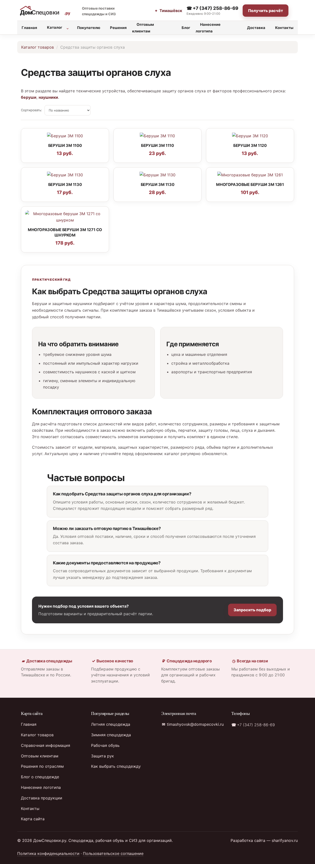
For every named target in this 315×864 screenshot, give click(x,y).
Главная (29, 28)
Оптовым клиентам (143, 27)
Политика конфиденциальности (48, 853)
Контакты (284, 28)
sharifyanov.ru (285, 840)
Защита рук (102, 755)
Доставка (256, 28)
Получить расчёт (265, 10)
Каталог (54, 27)
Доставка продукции (41, 797)
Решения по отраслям (42, 766)
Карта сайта (33, 818)
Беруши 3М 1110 (157, 145)
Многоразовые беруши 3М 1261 (250, 184)
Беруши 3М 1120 (250, 145)
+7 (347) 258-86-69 (215, 8)
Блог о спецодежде (40, 776)
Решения (118, 28)
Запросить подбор (252, 609)
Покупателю (88, 28)
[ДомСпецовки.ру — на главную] (46, 10)
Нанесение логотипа (208, 27)
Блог (186, 28)
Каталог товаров (37, 47)
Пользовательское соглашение (113, 853)
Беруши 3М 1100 (65, 145)
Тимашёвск (170, 10)
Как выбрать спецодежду (116, 766)
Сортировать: (31, 110)
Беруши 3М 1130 (65, 184)
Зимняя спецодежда (111, 734)
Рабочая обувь (105, 745)
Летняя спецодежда (110, 724)
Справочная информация (45, 745)
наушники (48, 97)
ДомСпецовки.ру (49, 840)
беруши (28, 97)
